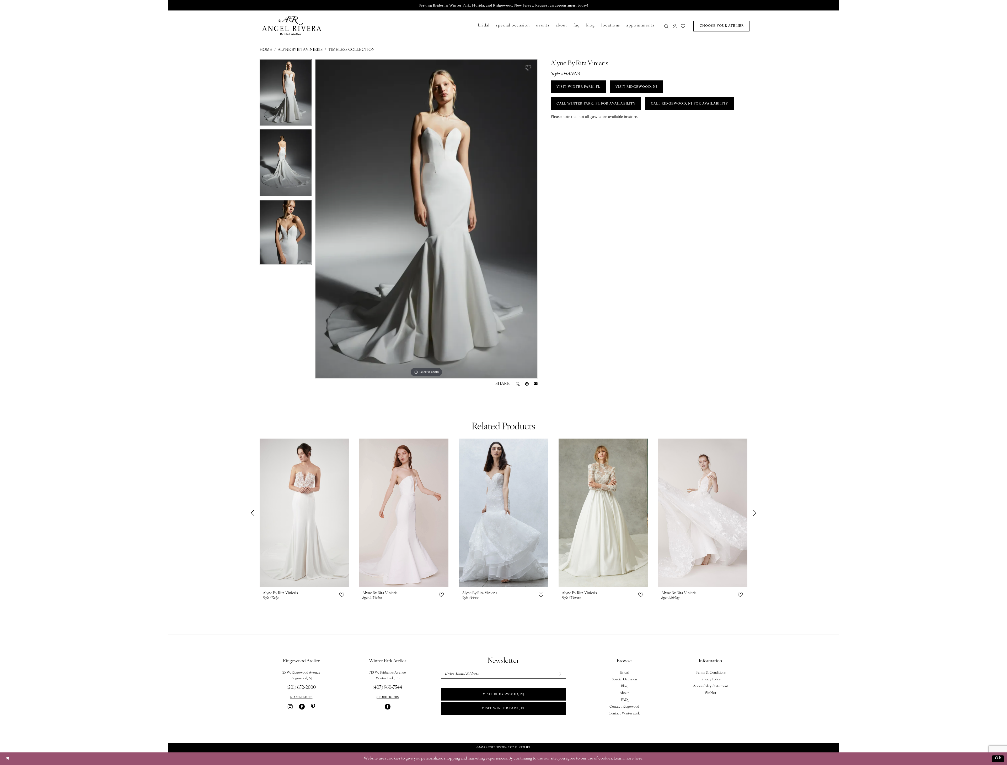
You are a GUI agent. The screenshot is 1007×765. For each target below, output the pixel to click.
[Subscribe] (560, 674)
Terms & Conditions (711, 672)
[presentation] (304, 513)
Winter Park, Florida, (467, 5)
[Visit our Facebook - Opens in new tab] (302, 706)
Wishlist (710, 693)
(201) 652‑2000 (301, 687)
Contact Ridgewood (624, 706)
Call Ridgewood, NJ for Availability (689, 103)
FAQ (624, 700)
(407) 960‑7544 (387, 687)
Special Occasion (624, 679)
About (624, 693)
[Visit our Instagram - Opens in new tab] (290, 706)
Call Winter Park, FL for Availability (595, 103)
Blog (624, 686)
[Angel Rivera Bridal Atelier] (291, 25)
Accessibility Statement (710, 686)
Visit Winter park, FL (503, 708)
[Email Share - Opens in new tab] (536, 384)
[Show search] (666, 26)
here (638, 759)
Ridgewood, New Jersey (513, 5)
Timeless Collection (351, 50)
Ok (998, 759)
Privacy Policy (710, 679)
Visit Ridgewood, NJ (504, 694)
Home (266, 50)
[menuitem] (665, 26)
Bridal (624, 672)
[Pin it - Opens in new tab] (527, 384)
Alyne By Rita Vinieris (300, 50)
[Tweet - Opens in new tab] (518, 384)
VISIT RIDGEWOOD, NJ (636, 87)
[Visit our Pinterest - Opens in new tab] (313, 706)
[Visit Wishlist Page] (683, 26)
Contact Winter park (624, 713)
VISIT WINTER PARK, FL (578, 87)
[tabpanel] (286, 94)
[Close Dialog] (8, 758)
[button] (675, 26)
